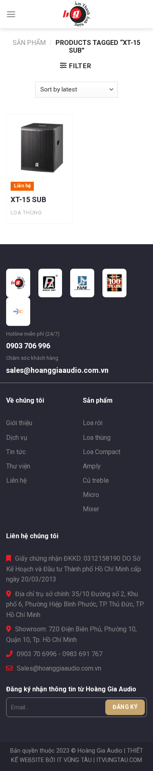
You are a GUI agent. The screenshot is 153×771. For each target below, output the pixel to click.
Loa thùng (97, 437)
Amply (92, 466)
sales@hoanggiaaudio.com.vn (57, 370)
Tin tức (16, 452)
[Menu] (11, 14)
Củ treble (96, 480)
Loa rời (92, 423)
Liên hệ (16, 480)
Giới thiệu (19, 423)
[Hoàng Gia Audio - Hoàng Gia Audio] (77, 14)
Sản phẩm (29, 43)
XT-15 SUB (28, 199)
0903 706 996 (28, 345)
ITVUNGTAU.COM (119, 760)
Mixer (91, 509)
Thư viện (18, 466)
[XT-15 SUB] (39, 147)
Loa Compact (101, 452)
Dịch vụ (16, 437)
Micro (91, 495)
